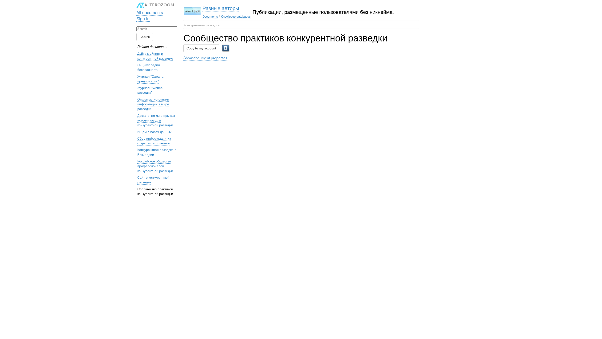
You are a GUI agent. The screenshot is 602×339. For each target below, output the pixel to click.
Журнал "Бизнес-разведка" (150, 90)
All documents (149, 12)
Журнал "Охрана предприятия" (150, 78)
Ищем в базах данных (154, 131)
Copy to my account (201, 48)
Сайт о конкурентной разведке (153, 179)
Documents (210, 16)
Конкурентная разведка (201, 25)
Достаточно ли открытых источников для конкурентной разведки (156, 120)
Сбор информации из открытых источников (154, 140)
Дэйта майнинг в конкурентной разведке (155, 55)
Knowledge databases (236, 16)
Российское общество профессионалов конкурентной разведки (155, 166)
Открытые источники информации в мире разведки (153, 104)
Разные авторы (220, 8)
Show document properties (205, 57)
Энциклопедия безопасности (148, 67)
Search (144, 37)
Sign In (143, 18)
